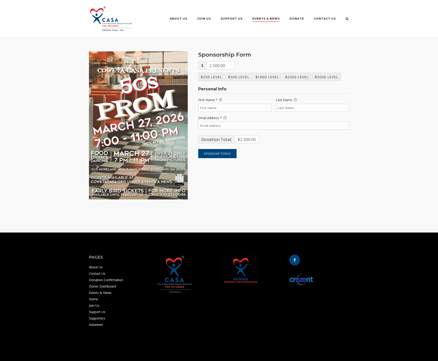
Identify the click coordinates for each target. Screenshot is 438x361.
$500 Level (238, 77)
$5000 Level (326, 77)
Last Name (284, 100)
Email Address (210, 118)
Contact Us (325, 18)
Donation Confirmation (106, 280)
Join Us (204, 18)
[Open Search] (347, 19)
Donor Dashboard (102, 286)
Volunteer (96, 324)
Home (93, 299)
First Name (207, 100)
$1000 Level (267, 77)
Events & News (266, 18)
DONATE (296, 18)
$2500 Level (297, 77)
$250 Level (211, 77)
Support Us (231, 18)
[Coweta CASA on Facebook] (294, 260)
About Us (178, 18)
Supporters (97, 318)
